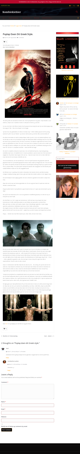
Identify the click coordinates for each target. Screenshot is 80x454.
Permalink (23, 351)
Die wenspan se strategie (72, 103)
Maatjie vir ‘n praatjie (72, 123)
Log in (57, 33)
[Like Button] (4, 42)
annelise (14, 37)
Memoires (36, 18)
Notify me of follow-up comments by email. (14, 426)
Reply (7, 357)
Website (3, 417)
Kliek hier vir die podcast (67, 70)
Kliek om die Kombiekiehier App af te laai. (67, 98)
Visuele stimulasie (13, 18)
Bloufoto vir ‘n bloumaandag (10, 336)
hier (6, 323)
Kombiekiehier (11, 12)
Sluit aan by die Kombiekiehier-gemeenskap (67, 167)
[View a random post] (78, 18)
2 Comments (21, 37)
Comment (4, 382)
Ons (3, 18)
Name (3, 402)
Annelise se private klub (67, 199)
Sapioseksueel (26, 18)
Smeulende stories (47, 18)
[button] (5, 18)
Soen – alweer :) (48, 336)
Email (3, 409)
